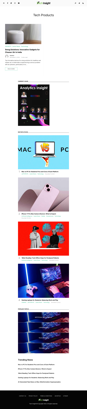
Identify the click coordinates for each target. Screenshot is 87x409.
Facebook (7, 3)
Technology (24, 46)
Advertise (58, 396)
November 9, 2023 (15, 57)
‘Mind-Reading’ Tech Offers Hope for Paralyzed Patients (36, 373)
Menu (4, 3)
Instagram (15, 3)
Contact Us (22, 396)
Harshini (12, 55)
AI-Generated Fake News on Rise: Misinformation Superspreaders (39, 382)
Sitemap (65, 396)
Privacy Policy (33, 396)
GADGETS (8, 46)
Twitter (11, 3)
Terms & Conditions (46, 396)
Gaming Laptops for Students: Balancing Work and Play (36, 377)
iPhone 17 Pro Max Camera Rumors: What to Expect (34, 369)
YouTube (19, 3)
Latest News (16, 46)
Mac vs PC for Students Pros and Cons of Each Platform (36, 364)
